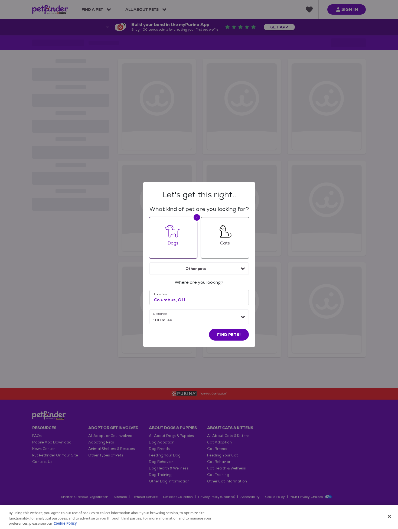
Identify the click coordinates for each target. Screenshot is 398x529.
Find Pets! (229, 334)
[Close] (389, 516)
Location (160, 294)
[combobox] (199, 268)
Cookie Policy (65, 523)
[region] (199, 517)
